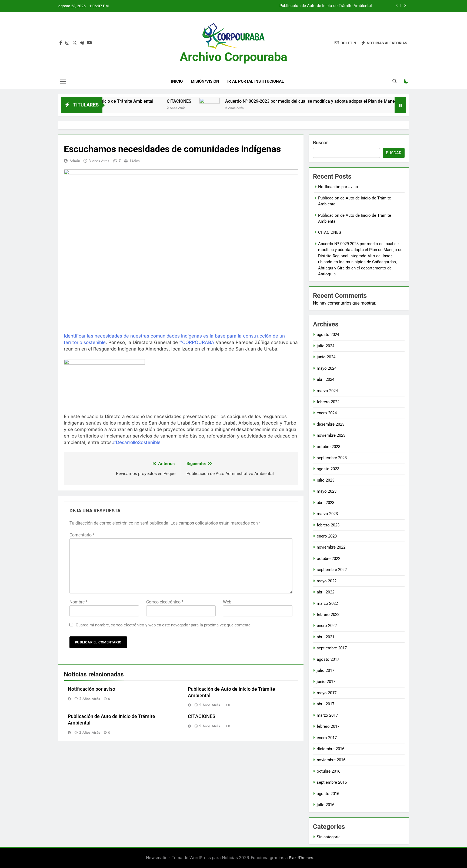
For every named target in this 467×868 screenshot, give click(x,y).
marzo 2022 (327, 603)
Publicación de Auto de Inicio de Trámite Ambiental (325, 6)
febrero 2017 (328, 726)
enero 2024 (327, 412)
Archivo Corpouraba (233, 57)
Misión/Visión (205, 81)
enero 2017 (327, 737)
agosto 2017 (328, 659)
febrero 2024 (328, 401)
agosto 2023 (328, 468)
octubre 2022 (328, 558)
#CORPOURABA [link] (196, 342)
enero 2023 (327, 536)
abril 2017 (325, 704)
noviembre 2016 (331, 759)
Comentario (82, 535)
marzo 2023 (327, 513)
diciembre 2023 (330, 424)
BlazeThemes (301, 857)
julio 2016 (325, 804)
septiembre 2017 (332, 648)
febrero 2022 (328, 614)
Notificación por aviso (91, 689)
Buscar (320, 142)
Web (227, 602)
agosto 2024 (328, 334)
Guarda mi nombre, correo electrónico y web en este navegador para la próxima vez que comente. (164, 625)
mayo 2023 (326, 491)
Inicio (177, 81)
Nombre (78, 602)
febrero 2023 (328, 525)
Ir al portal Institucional (255, 81)
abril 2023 (325, 502)
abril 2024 (325, 379)
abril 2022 (325, 592)
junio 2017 (326, 681)
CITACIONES (153, 101)
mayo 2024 (326, 368)
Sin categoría (329, 836)
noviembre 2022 (331, 547)
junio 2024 (326, 357)
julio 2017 (325, 670)
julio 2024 (325, 345)
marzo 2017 (327, 715)
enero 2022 (327, 625)
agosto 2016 (328, 793)
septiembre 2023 (332, 457)
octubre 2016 (328, 771)
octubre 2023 (328, 446)
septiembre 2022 (332, 569)
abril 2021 (325, 637)
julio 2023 (325, 480)
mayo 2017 (326, 692)
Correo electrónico (165, 602)
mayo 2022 (326, 581)
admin (74, 160)
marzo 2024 (327, 390)
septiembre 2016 (332, 782)
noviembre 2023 (331, 435)
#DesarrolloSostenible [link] (137, 442)
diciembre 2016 (330, 748)
